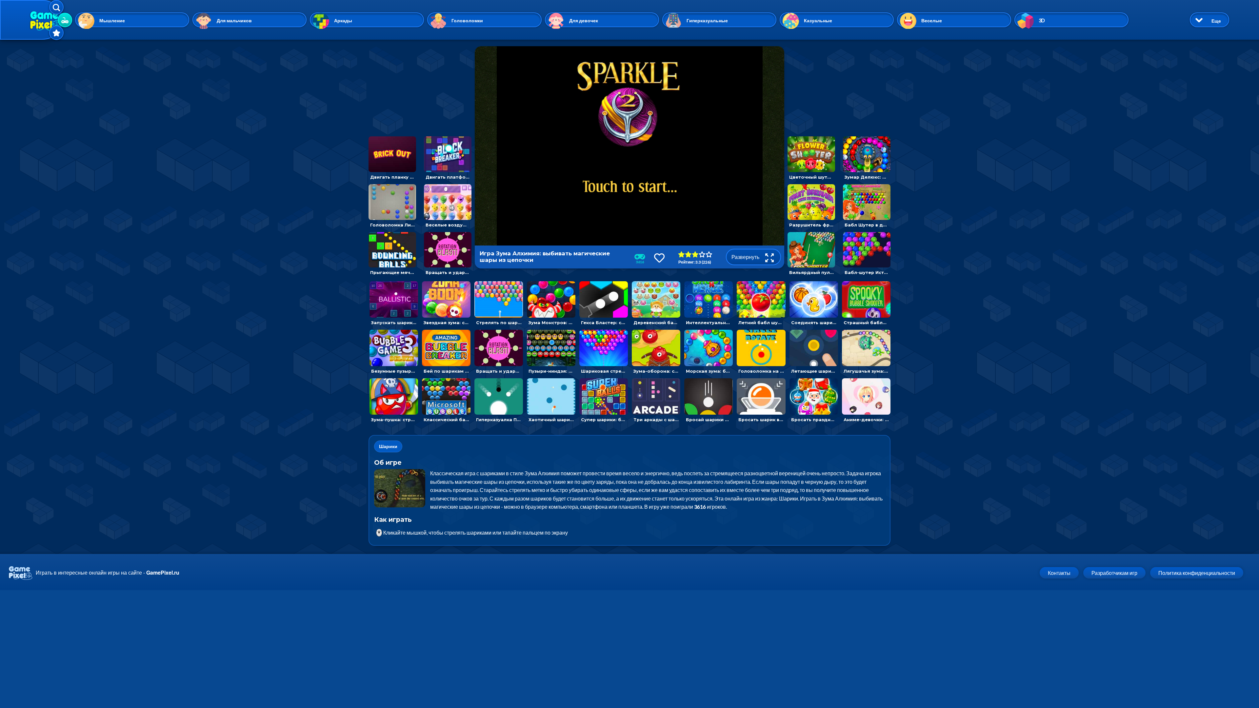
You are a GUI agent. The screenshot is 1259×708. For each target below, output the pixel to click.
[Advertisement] (420, 87)
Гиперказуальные (707, 20)
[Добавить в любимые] (659, 257)
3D (1042, 20)
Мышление (112, 20)
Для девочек (583, 20)
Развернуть (745, 257)
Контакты (1059, 573)
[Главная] (31, 20)
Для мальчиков (234, 20)
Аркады (343, 20)
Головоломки (467, 20)
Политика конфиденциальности (1196, 573)
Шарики (388, 446)
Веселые (931, 20)
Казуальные (818, 20)
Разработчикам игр (1114, 573)
